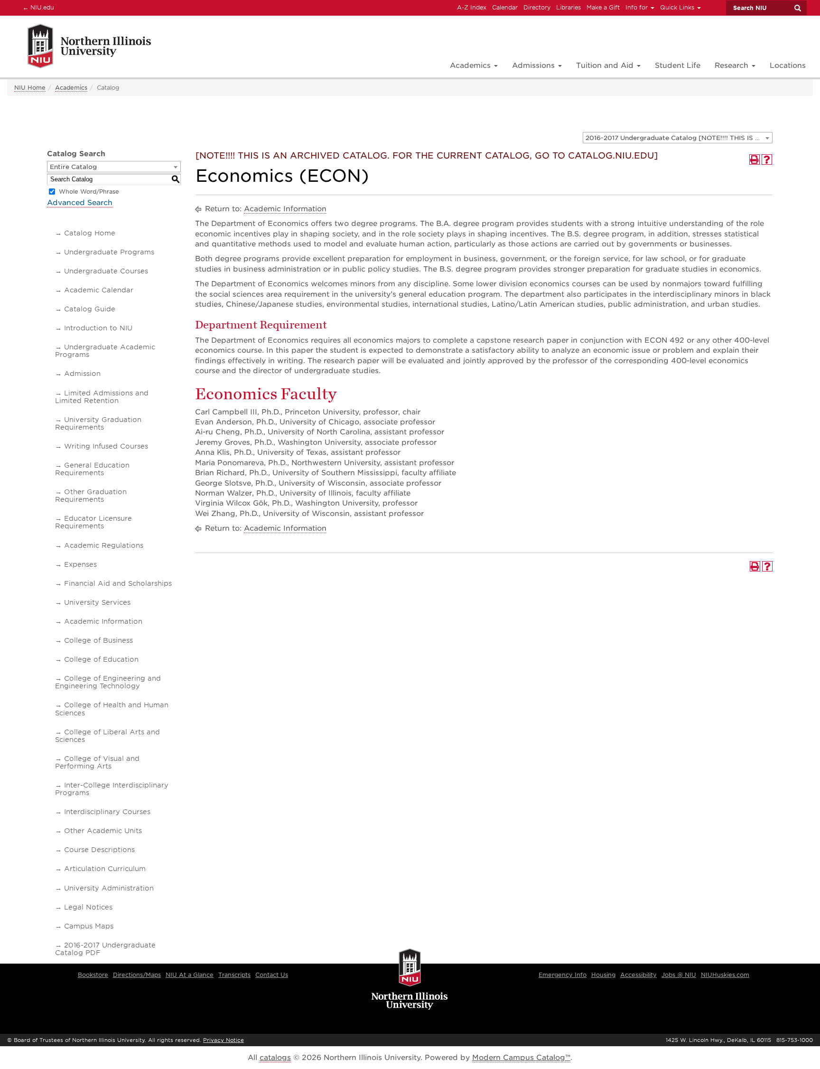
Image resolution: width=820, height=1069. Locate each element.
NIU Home (30, 87)
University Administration (109, 888)
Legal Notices (88, 907)
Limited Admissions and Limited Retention (102, 396)
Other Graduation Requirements (91, 495)
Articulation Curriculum (105, 868)
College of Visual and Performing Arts (97, 762)
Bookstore (93, 974)
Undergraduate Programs (109, 252)
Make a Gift (603, 7)
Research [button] (733, 65)
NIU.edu (37, 7)
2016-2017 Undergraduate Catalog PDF (105, 948)
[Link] (79, 47)
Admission (82, 373)
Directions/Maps (137, 974)
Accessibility (638, 974)
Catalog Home (89, 233)
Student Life (677, 65)
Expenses (80, 564)
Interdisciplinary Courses (107, 812)
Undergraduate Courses (106, 271)
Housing (603, 974)
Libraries (568, 7)
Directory (536, 7)
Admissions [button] (534, 65)
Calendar (505, 7)
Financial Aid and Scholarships (118, 583)
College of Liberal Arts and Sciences (107, 735)
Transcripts (234, 974)
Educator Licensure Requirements (93, 522)
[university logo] (410, 979)
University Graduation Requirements (98, 423)
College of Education (101, 659)
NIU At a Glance (190, 974)
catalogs (275, 1057)
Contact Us (271, 974)
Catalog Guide (89, 309)
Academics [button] (471, 65)
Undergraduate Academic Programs (105, 350)
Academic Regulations (103, 545)
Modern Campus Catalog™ (521, 1057)
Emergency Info (563, 974)
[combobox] (678, 137)
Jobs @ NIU (679, 974)
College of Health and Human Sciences (111, 708)
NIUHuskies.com (725, 974)
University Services (97, 602)
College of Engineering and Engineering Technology (108, 682)
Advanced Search (79, 202)
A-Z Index (471, 7)
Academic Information (103, 621)
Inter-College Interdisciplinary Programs (111, 789)
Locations (788, 65)
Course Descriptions (99, 849)
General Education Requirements (92, 469)
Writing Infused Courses (106, 446)
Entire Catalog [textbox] (73, 166)
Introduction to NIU (98, 328)
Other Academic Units (103, 831)
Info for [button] (637, 7)
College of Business (98, 640)
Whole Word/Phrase (89, 191)
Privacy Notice (223, 1040)
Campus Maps (88, 926)
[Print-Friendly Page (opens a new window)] (754, 159)
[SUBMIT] (797, 8)
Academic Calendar (98, 290)
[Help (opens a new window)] (767, 159)
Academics (71, 87)
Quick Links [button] (678, 7)
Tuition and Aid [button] (606, 65)
